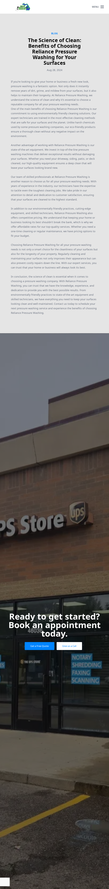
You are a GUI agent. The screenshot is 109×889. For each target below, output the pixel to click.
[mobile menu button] (102, 6)
